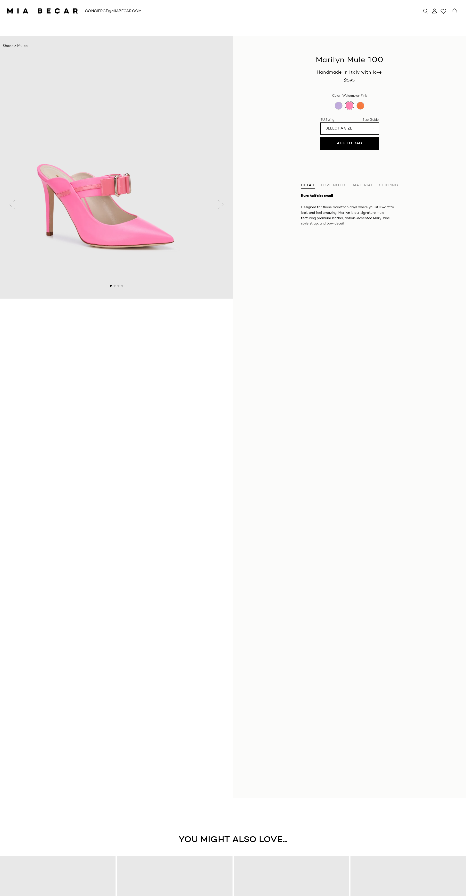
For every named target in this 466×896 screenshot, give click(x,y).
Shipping (388, 185)
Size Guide (371, 119)
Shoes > (9, 46)
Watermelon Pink (349, 105)
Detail (308, 185)
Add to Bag (349, 143)
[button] (12, 204)
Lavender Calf (338, 106)
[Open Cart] (454, 11)
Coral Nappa (360, 106)
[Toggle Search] (425, 11)
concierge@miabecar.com (113, 11)
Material (363, 185)
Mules (22, 46)
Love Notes (334, 185)
